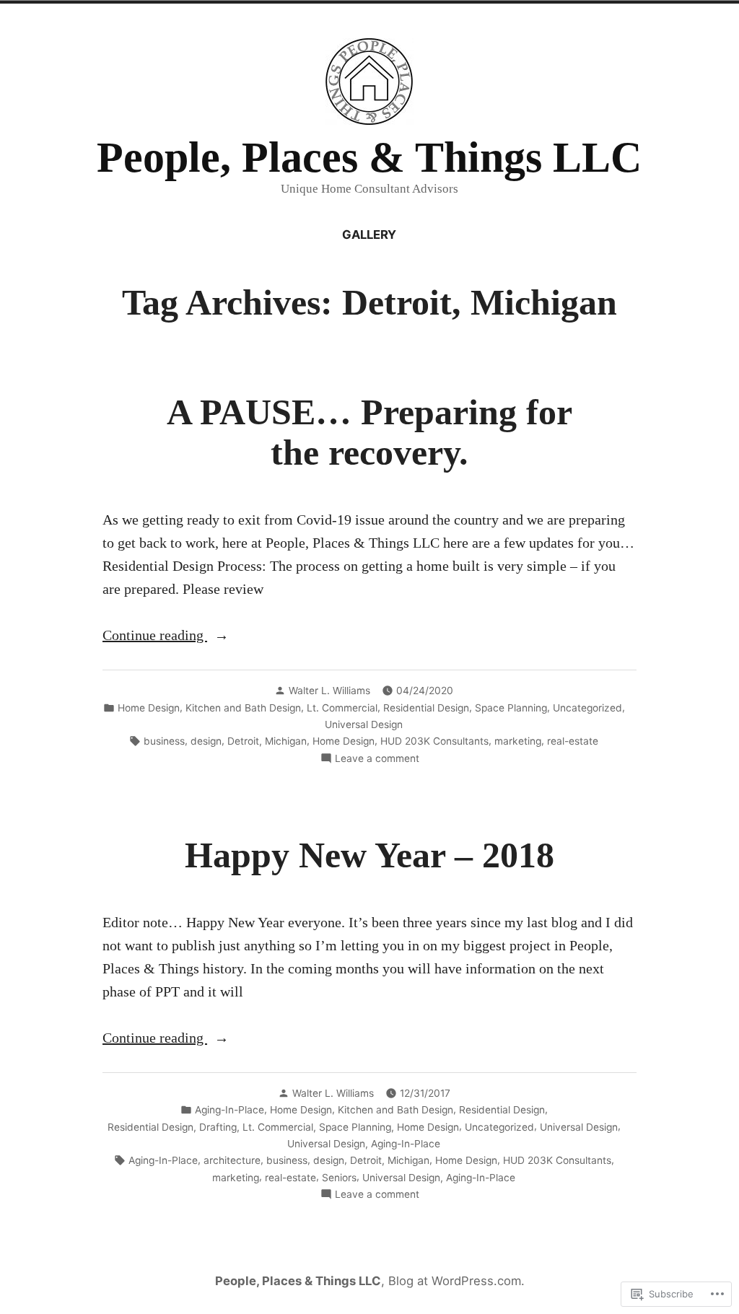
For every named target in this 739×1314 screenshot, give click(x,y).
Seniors (339, 1177)
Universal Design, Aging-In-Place (363, 1143)
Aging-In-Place (229, 1110)
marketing (517, 741)
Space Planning (511, 708)
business (164, 741)
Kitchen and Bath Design (243, 708)
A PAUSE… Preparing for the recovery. (369, 433)
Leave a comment (377, 759)
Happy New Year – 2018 (369, 855)
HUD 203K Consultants (434, 741)
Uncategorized (587, 708)
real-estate (572, 741)
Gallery (369, 234)
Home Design (149, 708)
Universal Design (364, 724)
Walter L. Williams (329, 690)
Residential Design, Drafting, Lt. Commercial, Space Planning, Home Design (283, 1127)
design (206, 741)
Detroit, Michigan (267, 741)
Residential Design (426, 708)
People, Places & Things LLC (369, 157)
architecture (232, 1160)
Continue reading (154, 636)
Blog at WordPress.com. (456, 1281)
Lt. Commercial (342, 708)
